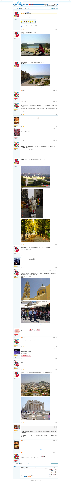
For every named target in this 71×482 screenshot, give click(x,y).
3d (54, 467)
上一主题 (14, 8)
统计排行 (56, 5)
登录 (1, 0)
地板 (21, 90)
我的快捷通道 (45, 4)
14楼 (21, 348)
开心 (28, 22)
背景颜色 (22, 468)
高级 (56, 4)
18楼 (21, 440)
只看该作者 (54, 90)
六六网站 (28, 4)
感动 (24, 22)
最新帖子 (25, 4)
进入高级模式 (46, 468)
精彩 (21, 22)
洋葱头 (50, 467)
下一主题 (17, 8)
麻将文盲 (14, 128)
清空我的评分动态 (55, 24)
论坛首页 (19, 4)
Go (28, 8)
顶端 (56, 29)
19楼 (21, 452)
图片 (24, 468)
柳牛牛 (14, 440)
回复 (21, 29)
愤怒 (30, 22)
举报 (55, 29)
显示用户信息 (15, 19)
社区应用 (45, 5)
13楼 (21, 337)
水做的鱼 (22, 25)
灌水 (35, 22)
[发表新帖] (56, 464)
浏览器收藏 (55, 9)
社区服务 (52, 5)
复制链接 (53, 9)
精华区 (50, 5)
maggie (14, 101)
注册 (2, 0)
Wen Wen (14, 348)
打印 (56, 9)
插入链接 (23, 468)
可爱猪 (52, 467)
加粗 (21, 468)
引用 (24, 29)
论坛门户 (15, 4)
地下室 (21, 101)
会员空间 (22, 4)
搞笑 (26, 22)
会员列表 (54, 5)
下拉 (17, 5)
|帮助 (69, 0)
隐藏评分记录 (22, 26)
